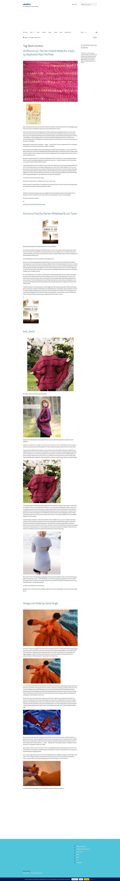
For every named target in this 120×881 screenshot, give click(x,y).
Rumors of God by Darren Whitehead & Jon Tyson (50, 213)
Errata (77, 854)
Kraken (37, 648)
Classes (55, 32)
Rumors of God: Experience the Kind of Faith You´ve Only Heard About (39, 246)
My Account (74, 4)
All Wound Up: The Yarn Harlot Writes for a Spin (34, 204)
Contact (44, 32)
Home (26, 37)
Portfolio (25, 32)
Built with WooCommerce (37, 873)
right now (39, 186)
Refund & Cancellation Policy (83, 849)
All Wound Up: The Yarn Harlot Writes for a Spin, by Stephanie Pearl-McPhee (49, 52)
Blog (61, 32)
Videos (49, 32)
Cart (77, 859)
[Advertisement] (60, 19)
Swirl (25, 445)
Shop (31, 32)
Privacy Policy (79, 851)
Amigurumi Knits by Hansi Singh (40, 603)
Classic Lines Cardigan (60, 578)
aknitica (27, 4)
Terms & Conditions (81, 846)
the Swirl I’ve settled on (41, 577)
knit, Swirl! (29, 331)
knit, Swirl (30, 505)
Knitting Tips (68, 32)
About (38, 32)
